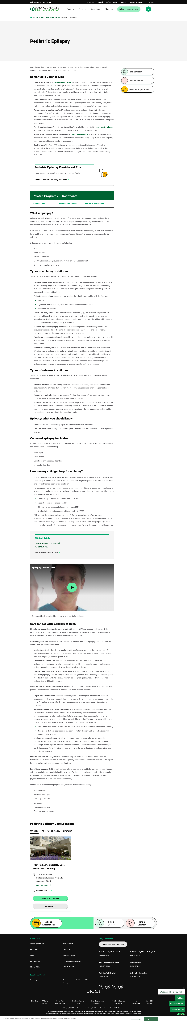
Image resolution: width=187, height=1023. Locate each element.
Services (82, 9)
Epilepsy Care (39, 203)
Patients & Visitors (136, 2)
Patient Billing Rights (149, 1002)
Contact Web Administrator (60, 1002)
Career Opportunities (37, 943)
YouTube (107, 987)
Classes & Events (69, 955)
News (32, 955)
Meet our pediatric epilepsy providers (51, 179)
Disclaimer (34, 1001)
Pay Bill (100, 2)
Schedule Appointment (128, 9)
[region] (93, 1019)
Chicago (34, 830)
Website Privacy (45, 1002)
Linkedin (120, 987)
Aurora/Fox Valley (51, 830)
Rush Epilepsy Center (62, 82)
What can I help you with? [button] (172, 1009)
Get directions (42, 885)
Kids (36, 17)
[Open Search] (148, 9)
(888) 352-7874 (104, 955)
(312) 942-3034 (43, 890)
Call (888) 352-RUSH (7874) (40, 2)
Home (31, 18)
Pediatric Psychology (94, 203)
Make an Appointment (139, 89)
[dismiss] (184, 1004)
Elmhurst (67, 830)
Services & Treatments (50, 17)
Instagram (114, 987)
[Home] (93, 993)
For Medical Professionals (72, 961)
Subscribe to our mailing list (113, 944)
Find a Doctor (135, 71)
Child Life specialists (79, 134)
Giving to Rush (35, 961)
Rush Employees (36, 980)
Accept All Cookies (150, 1019)
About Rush (34, 949)
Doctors (70, 9)
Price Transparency (135, 1002)
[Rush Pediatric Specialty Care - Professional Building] (50, 848)
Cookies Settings (68, 966)
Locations (95, 9)
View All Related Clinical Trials (46, 552)
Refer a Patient (111, 2)
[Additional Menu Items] (155, 9)
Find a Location (136, 80)
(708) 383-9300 (104, 976)
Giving (123, 2)
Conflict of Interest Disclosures (118, 1002)
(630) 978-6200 (104, 966)
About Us (109, 9)
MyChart (90, 2)
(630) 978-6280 (135, 976)
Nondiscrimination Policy (78, 1002)
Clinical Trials (35, 967)
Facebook (101, 987)
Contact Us (66, 949)
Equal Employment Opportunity (97, 1002)
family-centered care (104, 127)
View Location (50, 906)
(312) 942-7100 (135, 966)
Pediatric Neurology (68, 203)
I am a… (151, 2)
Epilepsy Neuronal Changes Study (48, 543)
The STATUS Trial (41, 547)
